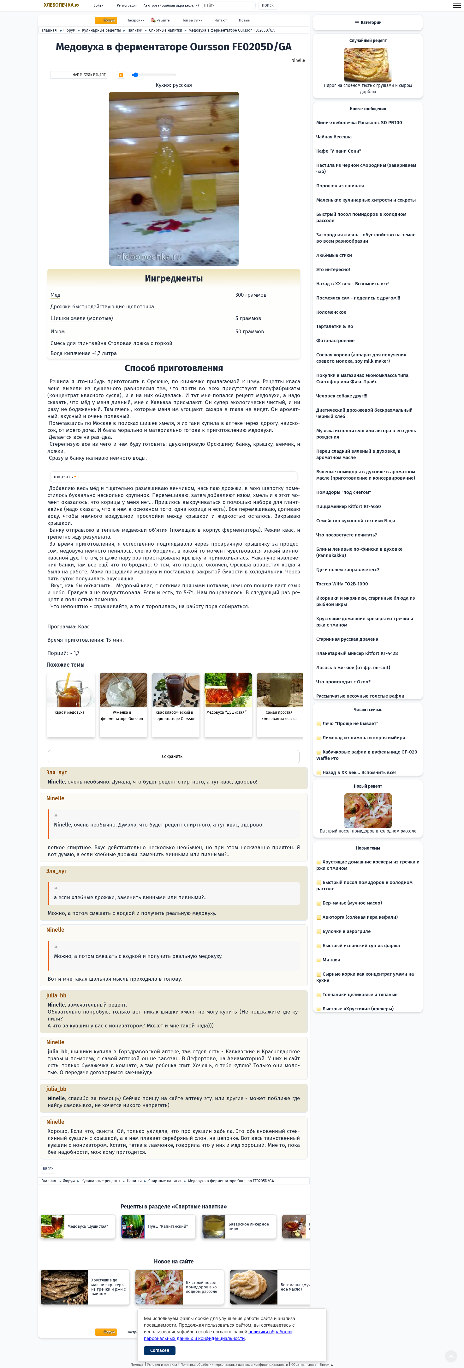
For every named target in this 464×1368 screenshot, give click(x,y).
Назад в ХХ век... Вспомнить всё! (353, 284)
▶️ (121, 75)
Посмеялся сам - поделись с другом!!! (358, 298)
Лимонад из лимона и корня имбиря (363, 738)
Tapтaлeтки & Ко (334, 326)
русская (182, 85)
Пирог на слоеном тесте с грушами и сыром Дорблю (368, 88)
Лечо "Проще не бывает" (349, 723)
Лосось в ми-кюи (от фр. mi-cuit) (353, 667)
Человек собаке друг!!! (341, 396)
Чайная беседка (334, 137)
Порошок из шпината (340, 186)
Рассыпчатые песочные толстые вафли (360, 696)
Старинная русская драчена (347, 639)
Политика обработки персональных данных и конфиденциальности (234, 1365)
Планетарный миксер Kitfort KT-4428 (357, 653)
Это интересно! (333, 269)
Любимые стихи (334, 255)
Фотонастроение (335, 340)
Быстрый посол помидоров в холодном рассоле (368, 831)
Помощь (137, 1365)
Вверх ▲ (327, 1365)
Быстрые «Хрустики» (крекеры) (357, 1009)
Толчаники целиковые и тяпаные (359, 994)
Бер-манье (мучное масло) (351, 903)
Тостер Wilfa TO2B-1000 (342, 584)
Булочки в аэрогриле (346, 931)
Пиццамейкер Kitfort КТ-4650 (348, 506)
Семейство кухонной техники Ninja (355, 521)
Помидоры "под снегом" (343, 492)
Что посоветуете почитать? (346, 535)
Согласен (159, 1350)
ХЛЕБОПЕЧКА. (61, 5)
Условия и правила (162, 1365)
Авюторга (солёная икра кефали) (171, 5)
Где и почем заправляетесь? (347, 569)
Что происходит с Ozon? (343, 682)
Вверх (48, 1169)
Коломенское (331, 312)
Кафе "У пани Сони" (338, 151)
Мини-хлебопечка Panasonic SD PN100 (359, 122)
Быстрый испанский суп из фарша (360, 945)
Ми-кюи (330, 960)
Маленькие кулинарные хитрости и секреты (366, 200)
